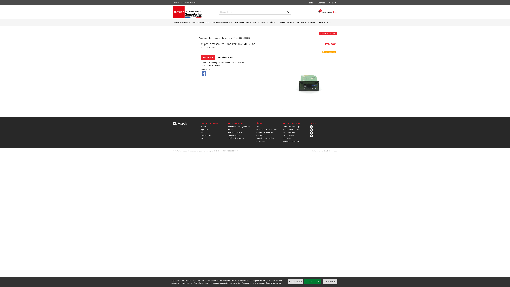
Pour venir (287, 138)
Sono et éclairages (221, 38)
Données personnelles (264, 132)
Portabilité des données (265, 138)
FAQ (321, 22)
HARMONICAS (286, 22)
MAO (255, 22)
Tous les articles (205, 38)
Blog (202, 138)
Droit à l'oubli (261, 135)
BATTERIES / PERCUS (221, 22)
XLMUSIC (311, 22)
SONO (263, 22)
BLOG (329, 22)
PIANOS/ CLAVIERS (241, 22)
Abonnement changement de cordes (239, 128)
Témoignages (206, 135)
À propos (204, 129)
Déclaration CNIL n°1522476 (266, 129)
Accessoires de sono (240, 38)
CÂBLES (273, 22)
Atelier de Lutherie (235, 132)
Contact (332, 2)
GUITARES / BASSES (200, 22)
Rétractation (260, 141)
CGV (257, 126)
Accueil (203, 126)
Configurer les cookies (291, 141)
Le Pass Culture (234, 135)
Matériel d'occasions (236, 138)
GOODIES (300, 22)
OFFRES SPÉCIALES (180, 22)
